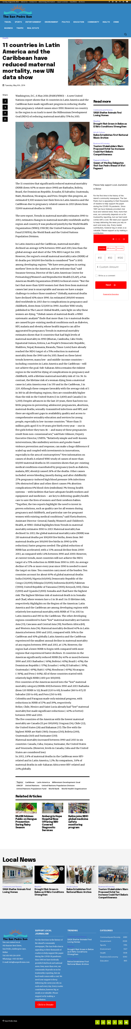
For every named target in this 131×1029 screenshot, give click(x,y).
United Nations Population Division (58, 785)
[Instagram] (112, 1)
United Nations (32, 785)
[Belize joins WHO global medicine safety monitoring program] (79, 808)
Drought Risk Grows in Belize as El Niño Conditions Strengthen (49, 892)
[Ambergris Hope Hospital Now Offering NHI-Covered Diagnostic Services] (52, 808)
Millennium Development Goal (66, 782)
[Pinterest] (119, 1)
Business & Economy (101, 143)
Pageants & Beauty (101, 160)
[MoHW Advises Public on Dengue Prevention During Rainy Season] (26, 808)
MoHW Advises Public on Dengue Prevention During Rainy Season (26, 822)
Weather (96, 121)
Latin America (43, 782)
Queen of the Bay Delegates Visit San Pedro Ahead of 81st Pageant (109, 166)
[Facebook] (109, 1)
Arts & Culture (99, 132)
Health (5, 38)
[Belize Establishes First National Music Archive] (82, 875)
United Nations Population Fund (31, 788)
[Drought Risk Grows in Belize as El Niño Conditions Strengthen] (50, 875)
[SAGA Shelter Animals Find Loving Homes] (18, 875)
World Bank (54, 788)
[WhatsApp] (5, 119)
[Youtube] (126, 1)
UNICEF (19, 785)
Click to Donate (45, 1004)
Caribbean (30, 782)
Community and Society (102, 110)
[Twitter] (123, 1)
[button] (125, 34)
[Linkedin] (116, 1)
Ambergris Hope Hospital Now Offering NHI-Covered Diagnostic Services (52, 823)
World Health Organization (74, 788)
